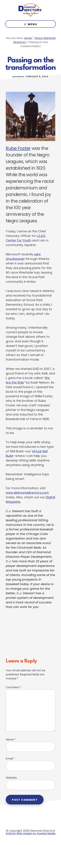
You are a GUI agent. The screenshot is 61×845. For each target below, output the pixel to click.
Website (11, 778)
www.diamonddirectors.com (27, 493)
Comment (14, 687)
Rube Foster (18, 148)
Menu (32, 24)
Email (10, 759)
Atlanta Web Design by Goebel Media (30, 833)
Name (11, 739)
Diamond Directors (30, 10)
